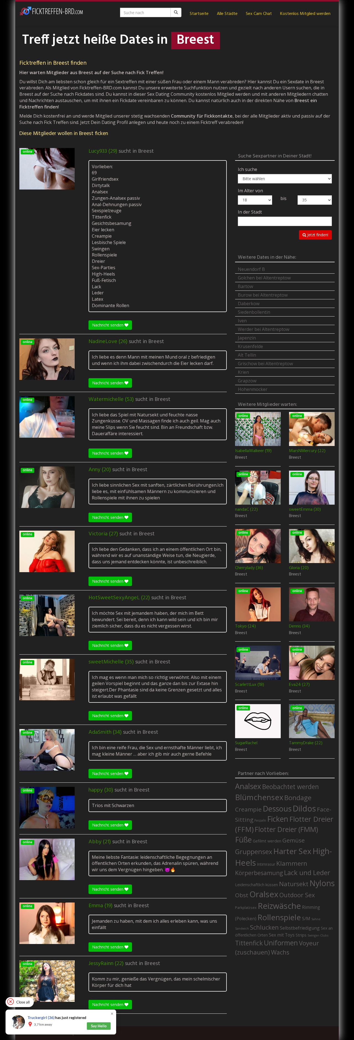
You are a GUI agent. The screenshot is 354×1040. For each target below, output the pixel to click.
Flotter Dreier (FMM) (286, 829)
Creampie (248, 809)
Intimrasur (266, 864)
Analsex (248, 786)
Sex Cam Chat (259, 13)
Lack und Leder (307, 872)
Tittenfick (249, 943)
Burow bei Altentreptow (263, 295)
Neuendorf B (251, 269)
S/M (306, 918)
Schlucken (264, 927)
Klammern (291, 863)
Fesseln (260, 820)
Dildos (304, 808)
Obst (241, 895)
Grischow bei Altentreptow (265, 364)
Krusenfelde (250, 346)
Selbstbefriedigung (300, 928)
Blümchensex (259, 797)
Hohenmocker (252, 389)
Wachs (280, 952)
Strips (301, 935)
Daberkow (248, 303)
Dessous (277, 808)
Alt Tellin (247, 355)
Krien (243, 372)
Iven (242, 321)
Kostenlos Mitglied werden (305, 13)
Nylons (322, 883)
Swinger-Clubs (318, 935)
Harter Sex (292, 851)
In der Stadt (250, 212)
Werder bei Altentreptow (263, 329)
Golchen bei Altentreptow (264, 278)
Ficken (277, 819)
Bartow (245, 286)
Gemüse (293, 840)
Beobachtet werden (290, 786)
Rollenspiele (279, 917)
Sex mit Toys (282, 935)
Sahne (316, 919)
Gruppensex (253, 851)
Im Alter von (250, 191)
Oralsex (263, 894)
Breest (146, 151)
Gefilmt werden (267, 841)
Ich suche (247, 169)
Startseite (199, 13)
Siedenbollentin (254, 312)
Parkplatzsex (246, 907)
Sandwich (242, 928)
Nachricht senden (108, 325)
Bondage (297, 797)
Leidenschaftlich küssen (256, 884)
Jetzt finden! (317, 234)
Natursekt (293, 884)
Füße (243, 840)
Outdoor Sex (297, 895)
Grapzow (247, 381)
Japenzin (247, 338)
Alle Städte (227, 13)
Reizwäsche (279, 905)
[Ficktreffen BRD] (51, 14)
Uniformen (281, 942)
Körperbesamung (259, 873)
